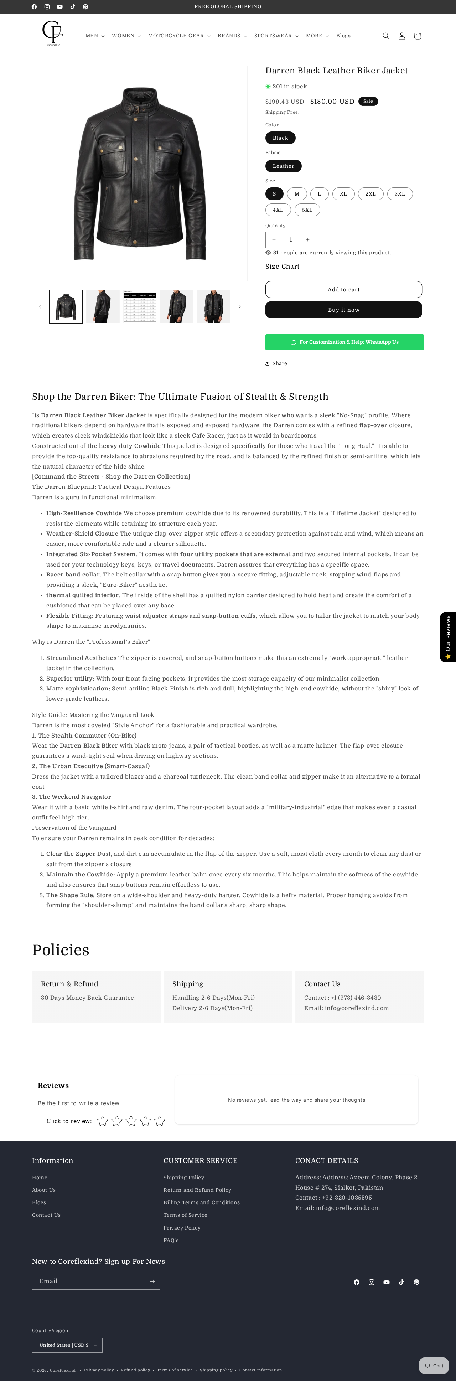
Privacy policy (99, 1370)
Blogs (39, 1202)
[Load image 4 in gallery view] (176, 306)
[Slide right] (240, 307)
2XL (371, 194)
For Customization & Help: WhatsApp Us (349, 342)
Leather (283, 166)
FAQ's (171, 1240)
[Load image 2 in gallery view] (102, 306)
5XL (307, 210)
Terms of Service (186, 1215)
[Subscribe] (152, 1281)
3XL (400, 194)
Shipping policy (216, 1370)
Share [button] (280, 363)
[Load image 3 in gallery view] (139, 306)
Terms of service (175, 1370)
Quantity (275, 225)
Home (39, 1177)
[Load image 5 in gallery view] (213, 306)
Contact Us (46, 1215)
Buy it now (344, 310)
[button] (94, 35)
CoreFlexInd (63, 1370)
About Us (44, 1190)
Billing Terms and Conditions (202, 1202)
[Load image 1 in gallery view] (66, 306)
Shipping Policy (184, 1177)
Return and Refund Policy (197, 1190)
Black (280, 138)
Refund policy (135, 1370)
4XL (278, 210)
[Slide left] (40, 307)
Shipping (275, 112)
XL (343, 194)
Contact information (260, 1370)
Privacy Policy (182, 1228)
